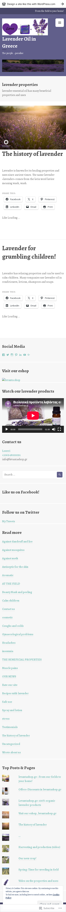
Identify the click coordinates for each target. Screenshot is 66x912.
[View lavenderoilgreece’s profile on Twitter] (7, 354)
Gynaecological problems (17, 634)
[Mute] (53, 429)
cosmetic (7, 617)
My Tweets (8, 521)
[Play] (6, 429)
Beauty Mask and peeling (17, 592)
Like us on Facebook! (20, 492)
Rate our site (9, 685)
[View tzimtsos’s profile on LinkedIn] (20, 354)
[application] (33, 415)
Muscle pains (10, 668)
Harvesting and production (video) (39, 847)
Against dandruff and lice (17, 542)
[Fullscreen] (59, 429)
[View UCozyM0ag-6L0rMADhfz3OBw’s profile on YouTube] (24, 354)
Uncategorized (11, 744)
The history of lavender (16, 736)
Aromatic (7, 575)
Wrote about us (11, 752)
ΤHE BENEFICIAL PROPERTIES (22, 660)
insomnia (7, 651)
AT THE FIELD (11, 584)
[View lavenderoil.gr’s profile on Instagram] (12, 354)
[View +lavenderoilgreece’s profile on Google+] (28, 354)
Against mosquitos (13, 550)
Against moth (10, 558)
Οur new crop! (27, 858)
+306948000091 (11, 455)
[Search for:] (33, 475)
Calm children (10, 601)
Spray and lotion (12, 710)
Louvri (6, 451)
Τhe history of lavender (32, 153)
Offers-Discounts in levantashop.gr (39, 789)
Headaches (8, 643)
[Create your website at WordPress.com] (33, 4)
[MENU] (59, 22)
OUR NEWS (9, 676)
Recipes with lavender (15, 693)
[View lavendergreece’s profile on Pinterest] (16, 354)
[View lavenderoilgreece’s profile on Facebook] (3, 354)
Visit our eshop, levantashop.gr (37, 813)
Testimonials (10, 727)
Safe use (7, 702)
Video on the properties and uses (38, 881)
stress (6, 719)
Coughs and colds (13, 626)
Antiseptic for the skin (15, 567)
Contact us (8, 609)
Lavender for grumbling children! (29, 252)
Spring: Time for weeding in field (38, 870)
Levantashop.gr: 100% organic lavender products (36, 803)
